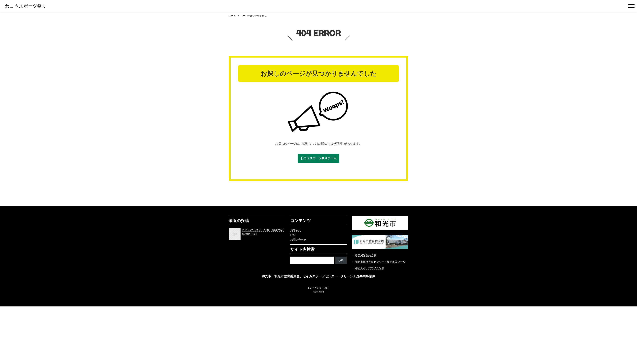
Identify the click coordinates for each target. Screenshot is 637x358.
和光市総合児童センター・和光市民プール (380, 262)
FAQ (292, 235)
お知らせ (295, 230)
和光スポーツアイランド (369, 268)
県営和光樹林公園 (365, 255)
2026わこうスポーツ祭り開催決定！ (263, 232)
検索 (341, 260)
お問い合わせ (298, 239)
